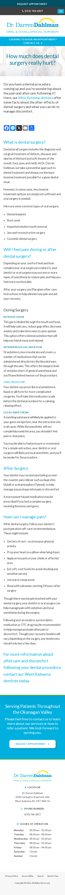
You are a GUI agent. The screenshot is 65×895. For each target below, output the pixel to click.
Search (40, 876)
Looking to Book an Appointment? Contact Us (33, 41)
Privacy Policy (11, 876)
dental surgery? (32, 141)
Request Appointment (32, 4)
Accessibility (27, 876)
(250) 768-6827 (34, 11)
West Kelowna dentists (35, 98)
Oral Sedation (14, 381)
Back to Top (52, 876)
